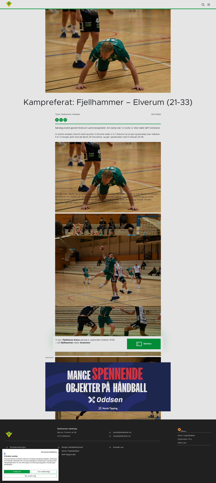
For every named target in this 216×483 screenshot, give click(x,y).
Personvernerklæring (49, 452)
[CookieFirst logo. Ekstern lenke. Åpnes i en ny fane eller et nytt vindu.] (5, 454)
